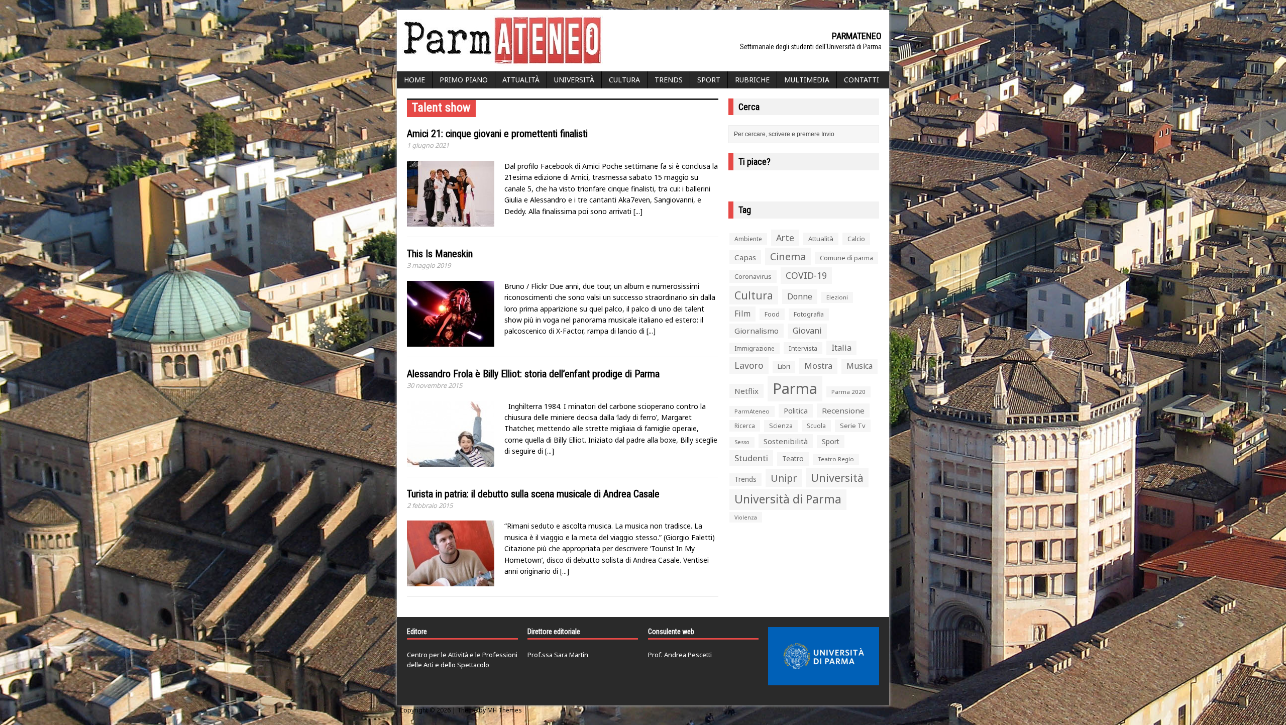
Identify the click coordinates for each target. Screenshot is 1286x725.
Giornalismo (756, 331)
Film (742, 313)
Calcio (856, 238)
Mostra (818, 365)
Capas (745, 257)
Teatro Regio (836, 459)
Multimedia (806, 79)
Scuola (816, 426)
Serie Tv (853, 425)
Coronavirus (753, 276)
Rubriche (752, 79)
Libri (784, 366)
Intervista (803, 348)
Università (574, 79)
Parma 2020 (848, 391)
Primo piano (464, 79)
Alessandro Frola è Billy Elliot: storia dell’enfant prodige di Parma (533, 374)
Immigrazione (754, 348)
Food (772, 314)
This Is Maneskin (440, 254)
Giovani (807, 330)
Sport (708, 79)
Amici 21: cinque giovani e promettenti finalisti (497, 134)
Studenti (751, 458)
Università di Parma (787, 499)
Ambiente (748, 239)
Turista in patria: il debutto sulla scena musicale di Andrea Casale (533, 494)
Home (414, 79)
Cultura (624, 79)
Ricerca (744, 426)
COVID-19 (806, 275)
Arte (785, 238)
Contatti (861, 79)
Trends (669, 79)
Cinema (788, 256)
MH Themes (504, 710)
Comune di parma (846, 257)
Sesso (741, 442)
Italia (841, 347)
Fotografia (809, 314)
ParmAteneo (752, 411)
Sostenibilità (786, 441)
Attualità (521, 79)
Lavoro (749, 365)
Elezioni (837, 297)
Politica (796, 410)
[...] (637, 211)
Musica (859, 365)
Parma (795, 388)
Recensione (843, 410)
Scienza (781, 426)
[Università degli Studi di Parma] (823, 656)
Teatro (793, 458)
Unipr (784, 478)
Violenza (745, 517)
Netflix (746, 391)
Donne (799, 296)
